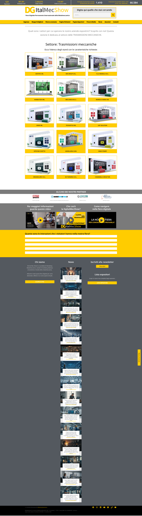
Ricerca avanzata (51, 22)
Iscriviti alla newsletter (102, 262)
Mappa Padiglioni (37, 22)
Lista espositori (102, 274)
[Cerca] (113, 15)
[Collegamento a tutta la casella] (71, 275)
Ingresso (26, 22)
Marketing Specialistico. (42, 507)
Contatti (116, 22)
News (100, 22)
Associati (108, 22)
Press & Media (91, 22)
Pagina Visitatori (64, 22)
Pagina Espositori (78, 22)
